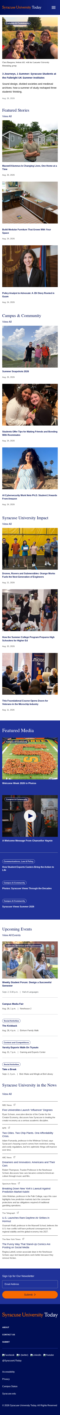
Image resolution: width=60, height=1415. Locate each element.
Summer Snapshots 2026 (15, 371)
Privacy (6, 1379)
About (5, 1327)
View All (7, 116)
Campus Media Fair (13, 1004)
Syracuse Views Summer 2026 (18, 906)
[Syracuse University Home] (21, 7)
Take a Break (9, 1069)
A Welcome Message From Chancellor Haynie (27, 840)
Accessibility (8, 1372)
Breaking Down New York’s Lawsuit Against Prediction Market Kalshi (26, 1190)
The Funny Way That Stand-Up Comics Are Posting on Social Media (26, 1246)
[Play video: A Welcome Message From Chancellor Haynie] (30, 816)
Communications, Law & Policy (18, 861)
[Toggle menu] (53, 7)
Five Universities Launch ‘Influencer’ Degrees (27, 1110)
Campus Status (9, 1386)
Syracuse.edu (9, 1393)
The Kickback (9, 1025)
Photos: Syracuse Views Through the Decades (27, 888)
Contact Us (8, 1335)
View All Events (11, 935)
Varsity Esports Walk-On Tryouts (20, 1047)
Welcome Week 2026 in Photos (19, 783)
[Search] (45, 7)
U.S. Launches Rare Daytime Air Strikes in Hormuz (25, 1219)
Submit (28, 1294)
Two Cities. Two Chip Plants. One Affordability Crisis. (27, 1135)
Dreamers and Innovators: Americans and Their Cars (28, 1164)
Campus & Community (18, 23)
